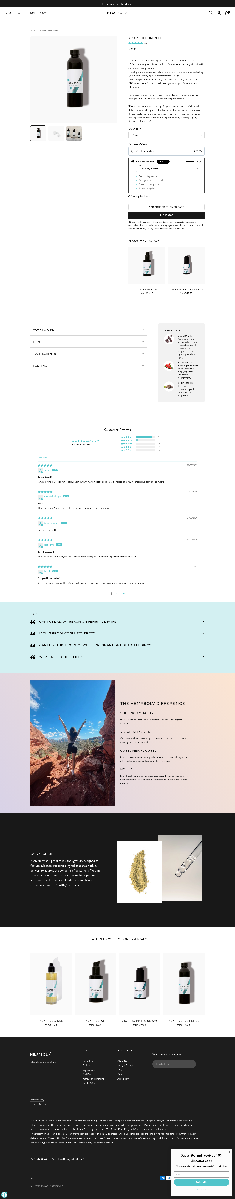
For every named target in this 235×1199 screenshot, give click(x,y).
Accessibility (123, 1078)
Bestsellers (88, 1061)
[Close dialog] (228, 1152)
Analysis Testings (125, 1065)
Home (33, 30)
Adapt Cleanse (51, 1021)
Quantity (134, 128)
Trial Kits (87, 1074)
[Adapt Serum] (146, 265)
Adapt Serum (147, 289)
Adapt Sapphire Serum (186, 289)
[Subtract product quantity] (131, 294)
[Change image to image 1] (38, 133)
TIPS (36, 341)
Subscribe (201, 1182)
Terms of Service (38, 1104)
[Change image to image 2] (56, 133)
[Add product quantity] (139, 294)
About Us (122, 1061)
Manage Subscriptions (93, 1078)
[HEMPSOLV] (117, 13)
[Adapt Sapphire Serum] (186, 265)
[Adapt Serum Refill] (184, 984)
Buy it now (166, 215)
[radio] (166, 151)
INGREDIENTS (44, 353)
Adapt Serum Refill (184, 1021)
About (22, 13)
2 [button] (116, 593)
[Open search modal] (211, 13)
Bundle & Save (39, 13)
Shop (9, 13)
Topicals (86, 1065)
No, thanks (201, 1189)
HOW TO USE (43, 329)
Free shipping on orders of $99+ (117, 4)
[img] (45, 465)
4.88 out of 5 (92, 441)
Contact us (123, 1074)
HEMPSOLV (56, 1185)
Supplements (89, 1070)
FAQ (120, 1070)
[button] (135, 43)
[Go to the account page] (219, 13)
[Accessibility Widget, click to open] (4, 1195)
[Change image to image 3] (74, 133)
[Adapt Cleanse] (51, 984)
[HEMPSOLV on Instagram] (32, 1179)
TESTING (40, 365)
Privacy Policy (37, 1099)
